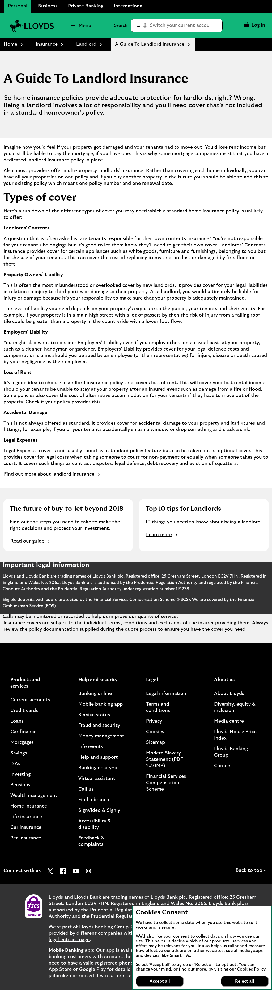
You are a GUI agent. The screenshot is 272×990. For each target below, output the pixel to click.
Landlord (86, 44)
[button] (254, 25)
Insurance (47, 44)
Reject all (244, 981)
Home (10, 44)
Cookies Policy (251, 969)
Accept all (160, 981)
